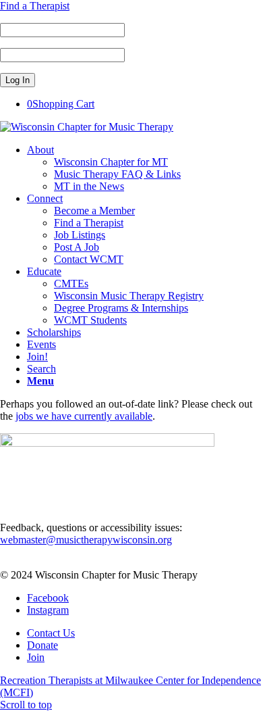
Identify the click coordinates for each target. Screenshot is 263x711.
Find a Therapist (34, 5)
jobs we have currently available (84, 416)
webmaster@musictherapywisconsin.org (86, 539)
